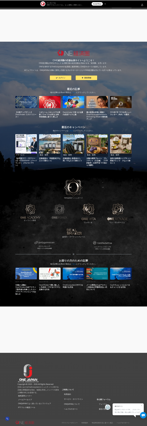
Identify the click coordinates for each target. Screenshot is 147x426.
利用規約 (67, 394)
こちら (73, 92)
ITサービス (20, 155)
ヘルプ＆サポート (71, 409)
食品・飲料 (44, 155)
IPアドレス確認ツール (26, 407)
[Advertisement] (73, 25)
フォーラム (103, 404)
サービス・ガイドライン (73, 399)
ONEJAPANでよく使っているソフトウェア (34, 403)
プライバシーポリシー (70, 423)
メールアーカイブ (25, 399)
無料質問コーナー (25, 396)
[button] (60, 78)
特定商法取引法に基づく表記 (102, 423)
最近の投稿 (103, 409)
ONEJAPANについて (72, 404)
